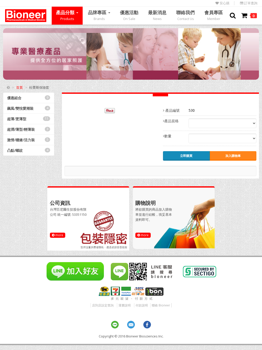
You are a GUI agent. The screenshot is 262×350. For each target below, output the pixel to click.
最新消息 (157, 15)
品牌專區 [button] (98, 15)
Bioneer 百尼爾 (25, 15)
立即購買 (186, 155)
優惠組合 (27, 97)
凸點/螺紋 (27, 150)
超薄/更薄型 (27, 118)
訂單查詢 (250, 3)
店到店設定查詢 (103, 305)
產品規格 (171, 120)
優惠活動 (129, 15)
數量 (167, 135)
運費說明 (124, 305)
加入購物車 (233, 155)
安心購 (224, 3)
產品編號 (172, 110)
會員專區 (213, 15)
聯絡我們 (185, 15)
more (58, 235)
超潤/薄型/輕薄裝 (27, 129)
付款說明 (142, 305)
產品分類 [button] (66, 15)
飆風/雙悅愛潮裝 (27, 108)
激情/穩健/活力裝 (27, 139)
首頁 (19, 87)
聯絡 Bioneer (161, 305)
